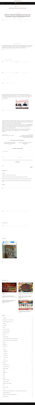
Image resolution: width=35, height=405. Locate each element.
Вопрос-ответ (18, 325)
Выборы (18, 327)
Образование (18, 351)
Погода (18, 370)
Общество (18, 362)
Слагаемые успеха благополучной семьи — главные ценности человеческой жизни (18, 390)
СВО (18, 385)
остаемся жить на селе (18, 366)
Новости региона (17, 13)
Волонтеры (18, 323)
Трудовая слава (14, 403)
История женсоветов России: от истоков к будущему (18, 340)
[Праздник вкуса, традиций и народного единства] (25, 287)
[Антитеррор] (9, 287)
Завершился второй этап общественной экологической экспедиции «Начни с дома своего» (9, 296)
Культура (18, 349)
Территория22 (24, 403)
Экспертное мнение (18, 396)
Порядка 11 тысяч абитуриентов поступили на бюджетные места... (25, 143)
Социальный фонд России (18, 392)
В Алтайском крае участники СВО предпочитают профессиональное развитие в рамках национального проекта (9, 301)
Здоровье (18, 334)
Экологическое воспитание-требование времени (18, 394)
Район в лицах (18, 357)
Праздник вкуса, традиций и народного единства (25, 293)
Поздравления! (18, 372)
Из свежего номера (18, 336)
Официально (18, 353)
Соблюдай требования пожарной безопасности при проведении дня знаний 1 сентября (25, 311)
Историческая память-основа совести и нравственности (18, 338)
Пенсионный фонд (18, 368)
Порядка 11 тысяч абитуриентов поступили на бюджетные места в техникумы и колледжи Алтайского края (17, 178)
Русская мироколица (18, 381)
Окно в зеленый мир (18, 364)
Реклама (18, 377)
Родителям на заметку (18, 379)
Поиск (3, 165)
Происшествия (18, 355)
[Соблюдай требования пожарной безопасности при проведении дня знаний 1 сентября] (25, 305)
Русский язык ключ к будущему (18, 383)
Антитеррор (3, 293)
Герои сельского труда (18, 329)
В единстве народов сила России (18, 321)
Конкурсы (18, 342)
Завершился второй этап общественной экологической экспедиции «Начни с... (9, 143)
